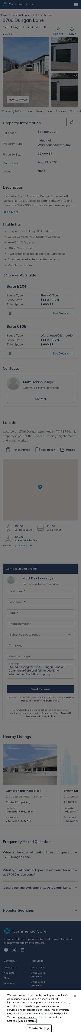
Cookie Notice (27, 1020)
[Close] (75, 996)
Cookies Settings (39, 1028)
